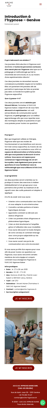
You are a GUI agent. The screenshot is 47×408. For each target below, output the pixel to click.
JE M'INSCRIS (23, 298)
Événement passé (12, 24)
